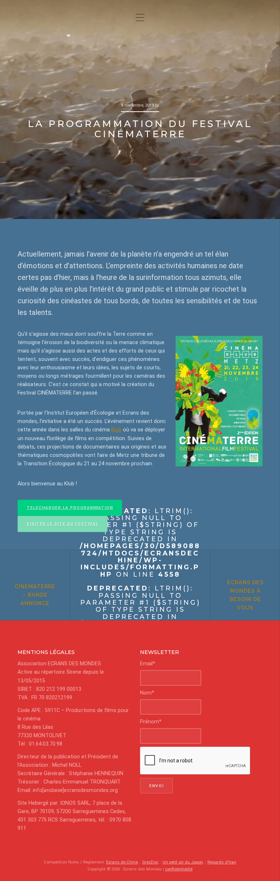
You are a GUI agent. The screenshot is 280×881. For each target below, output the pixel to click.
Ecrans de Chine (122, 862)
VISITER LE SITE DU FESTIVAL (62, 523)
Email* (147, 664)
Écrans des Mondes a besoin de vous (245, 595)
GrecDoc (150, 862)
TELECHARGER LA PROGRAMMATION (70, 507)
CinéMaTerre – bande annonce (35, 594)
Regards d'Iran (221, 862)
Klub (116, 430)
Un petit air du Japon (183, 862)
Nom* (147, 693)
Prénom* (151, 722)
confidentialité (178, 869)
